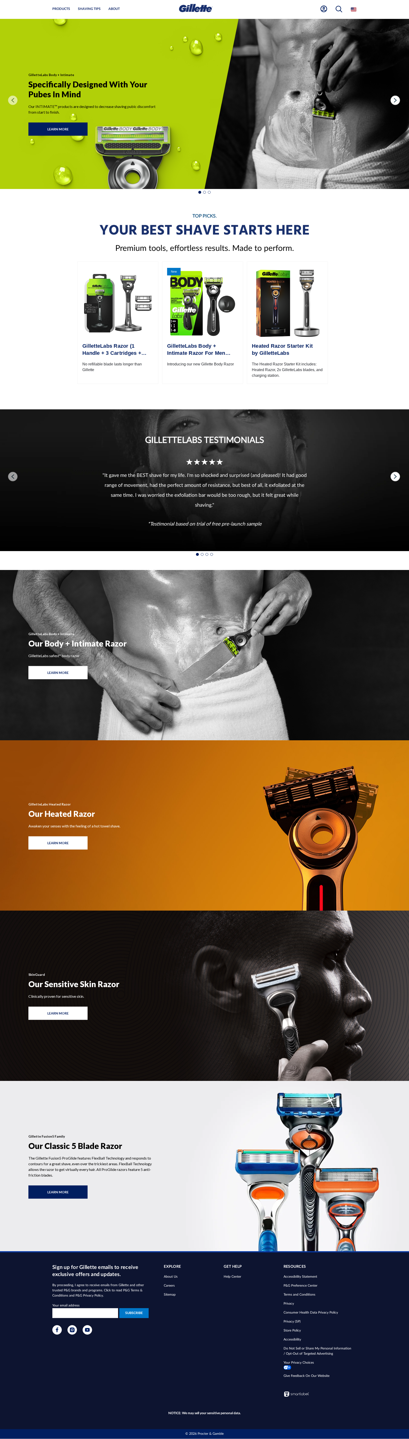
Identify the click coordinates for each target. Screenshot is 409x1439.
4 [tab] (211, 554)
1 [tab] (199, 192)
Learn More (63, 131)
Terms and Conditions (299, 1294)
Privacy (289, 1303)
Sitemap (170, 1294)
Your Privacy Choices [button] (299, 1362)
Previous (10, 100)
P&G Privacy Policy (89, 1295)
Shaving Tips (89, 9)
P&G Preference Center (300, 1285)
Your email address (66, 1305)
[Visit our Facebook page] (57, 1333)
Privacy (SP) (292, 1321)
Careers (169, 1285)
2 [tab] (204, 192)
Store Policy (292, 1330)
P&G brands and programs (83, 1290)
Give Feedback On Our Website (306, 1376)
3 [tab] (209, 192)
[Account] (323, 9)
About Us (171, 1276)
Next (393, 100)
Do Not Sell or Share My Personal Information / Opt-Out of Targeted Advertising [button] (317, 1351)
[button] (339, 9)
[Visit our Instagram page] (72, 1333)
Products (61, 9)
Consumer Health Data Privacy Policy (311, 1312)
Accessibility (292, 1339)
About (114, 9)
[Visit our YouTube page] (87, 1333)
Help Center (232, 1276)
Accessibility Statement (300, 1276)
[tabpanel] (204, 104)
